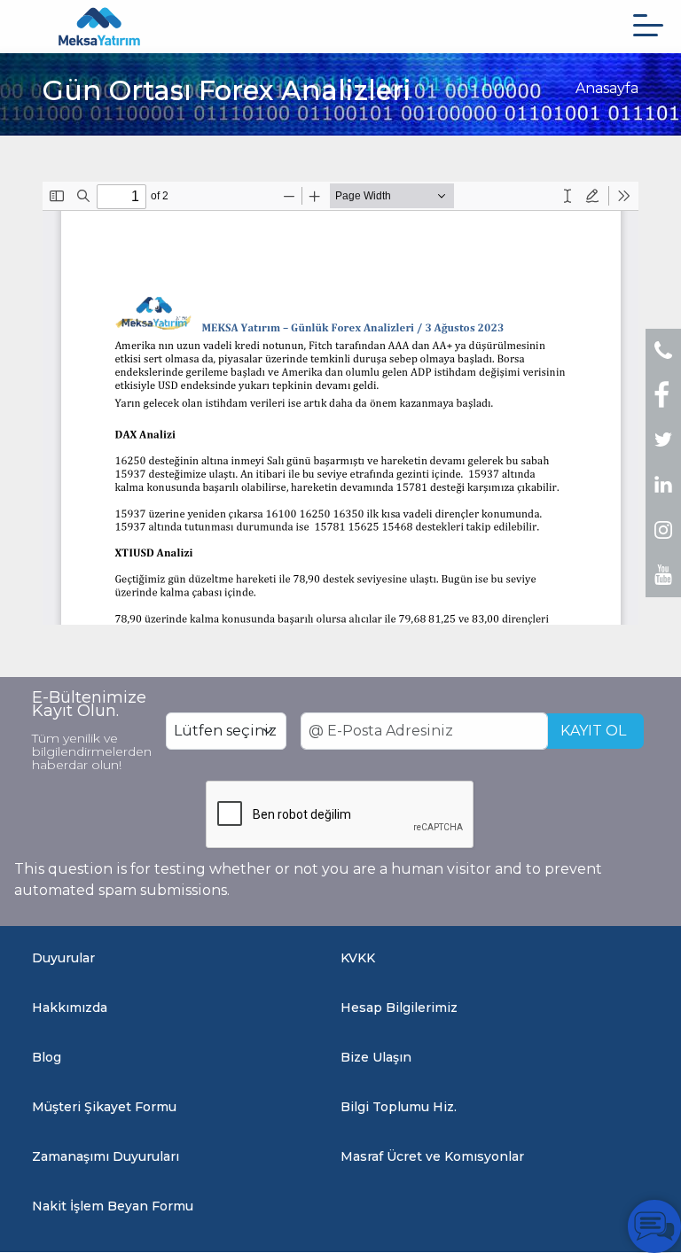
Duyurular (63, 958)
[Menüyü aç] (648, 25)
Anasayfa (606, 88)
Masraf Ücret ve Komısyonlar (432, 1156)
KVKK (357, 958)
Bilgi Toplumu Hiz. (398, 1107)
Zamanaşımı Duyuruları (105, 1156)
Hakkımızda (69, 1008)
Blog (46, 1057)
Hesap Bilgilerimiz (399, 1008)
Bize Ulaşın (375, 1057)
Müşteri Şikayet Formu (104, 1107)
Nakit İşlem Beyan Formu (112, 1206)
